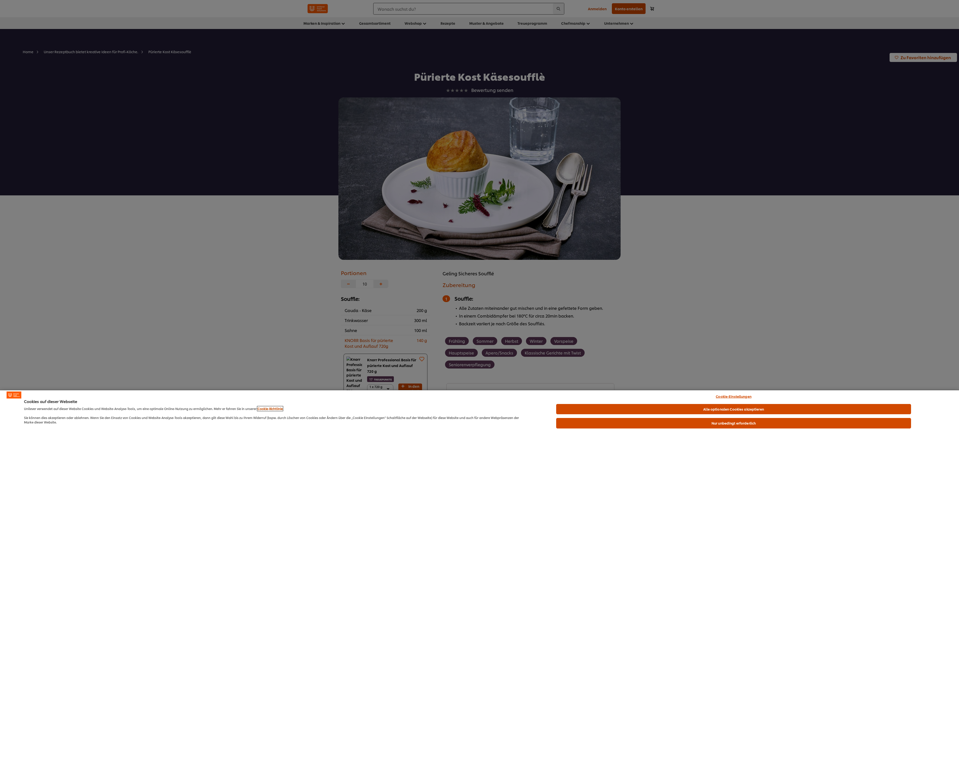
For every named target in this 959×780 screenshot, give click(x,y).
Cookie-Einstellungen (733, 396)
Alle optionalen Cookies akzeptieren (733, 409)
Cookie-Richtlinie (270, 408)
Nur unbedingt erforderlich (734, 423)
